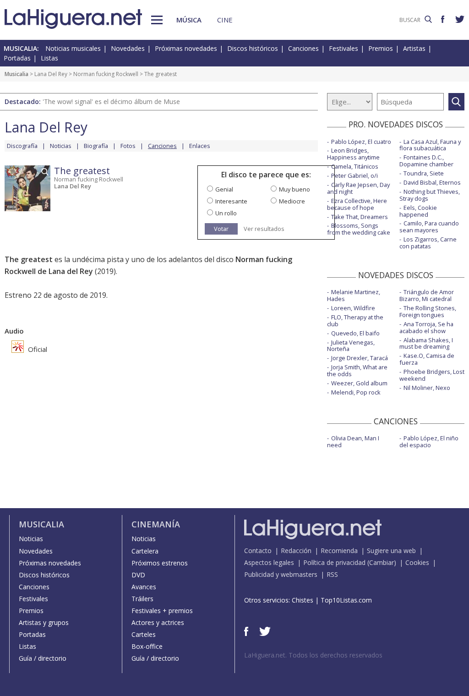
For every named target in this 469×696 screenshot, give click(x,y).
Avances (143, 586)
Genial (224, 189)
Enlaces (199, 146)
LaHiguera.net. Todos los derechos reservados (313, 655)
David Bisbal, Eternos (432, 182)
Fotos (128, 146)
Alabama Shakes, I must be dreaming (426, 343)
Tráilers (142, 598)
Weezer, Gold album (359, 383)
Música (189, 19)
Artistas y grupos (44, 622)
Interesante (231, 201)
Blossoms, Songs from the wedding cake (358, 228)
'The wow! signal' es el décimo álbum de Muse (111, 101)
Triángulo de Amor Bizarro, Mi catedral (426, 295)
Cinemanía (155, 524)
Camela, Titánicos (354, 166)
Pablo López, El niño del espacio (428, 441)
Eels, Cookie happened (418, 211)
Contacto (258, 550)
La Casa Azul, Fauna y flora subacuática (430, 145)
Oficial (36, 349)
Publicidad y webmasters (280, 574)
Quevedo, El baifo (355, 333)
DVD (138, 574)
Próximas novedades (186, 48)
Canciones (303, 48)
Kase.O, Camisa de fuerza (426, 359)
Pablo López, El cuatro (361, 141)
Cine (225, 19)
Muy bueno (294, 189)
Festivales (343, 48)
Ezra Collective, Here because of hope (357, 204)
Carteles (143, 634)
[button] (157, 20)
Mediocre (292, 201)
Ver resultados (264, 228)
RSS (332, 574)
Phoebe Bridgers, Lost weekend (431, 375)
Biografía (96, 146)
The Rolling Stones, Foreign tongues (427, 311)
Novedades (128, 48)
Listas (49, 58)
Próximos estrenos (159, 563)
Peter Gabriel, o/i (354, 175)
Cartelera (144, 551)
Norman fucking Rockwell (105, 74)
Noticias (60, 146)
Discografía (22, 146)
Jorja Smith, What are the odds (357, 370)
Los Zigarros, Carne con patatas (428, 242)
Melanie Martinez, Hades (353, 295)
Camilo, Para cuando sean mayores (429, 226)
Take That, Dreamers (359, 217)
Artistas (414, 48)
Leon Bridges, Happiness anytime (353, 153)
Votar (221, 229)
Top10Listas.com (346, 600)
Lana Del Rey (50, 74)
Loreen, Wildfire (353, 308)
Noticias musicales (73, 48)
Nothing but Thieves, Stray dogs (429, 195)
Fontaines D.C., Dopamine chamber (426, 160)
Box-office (147, 646)
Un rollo (226, 213)
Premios (380, 48)
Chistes (302, 600)
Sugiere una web (391, 550)
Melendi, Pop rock (356, 392)
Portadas (17, 58)
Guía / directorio (42, 658)
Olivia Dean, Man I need (353, 441)
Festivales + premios (162, 610)
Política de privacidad (334, 562)
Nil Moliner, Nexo (427, 388)
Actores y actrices (157, 622)
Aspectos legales (269, 562)
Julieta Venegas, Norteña (351, 345)
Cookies (417, 562)
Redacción (296, 550)
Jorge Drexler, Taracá (359, 358)
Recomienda (339, 550)
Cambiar (381, 562)
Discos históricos (252, 48)
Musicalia (16, 74)
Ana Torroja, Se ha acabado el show (426, 327)
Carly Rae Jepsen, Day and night (358, 188)
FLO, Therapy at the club (355, 320)
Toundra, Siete (424, 173)
